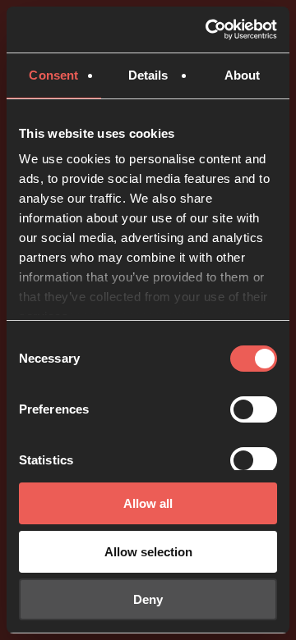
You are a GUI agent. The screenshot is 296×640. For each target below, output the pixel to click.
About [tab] (242, 75)
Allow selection (148, 552)
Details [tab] (148, 75)
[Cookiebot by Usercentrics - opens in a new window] (209, 29)
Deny (148, 599)
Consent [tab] (53, 75)
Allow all (148, 503)
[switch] (253, 409)
